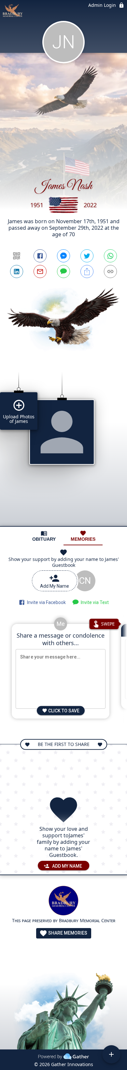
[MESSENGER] (63, 255)
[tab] (44, 536)
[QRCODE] (16, 255)
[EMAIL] (40, 271)
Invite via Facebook (45, 602)
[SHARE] (86, 271)
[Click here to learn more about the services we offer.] (63, 901)
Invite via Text (94, 602)
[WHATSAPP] (110, 255)
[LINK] (110, 271)
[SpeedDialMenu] (111, 1054)
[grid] (63, 443)
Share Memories (67, 933)
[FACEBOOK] (40, 255)
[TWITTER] (86, 255)
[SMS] (63, 271)
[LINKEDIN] (16, 271)
